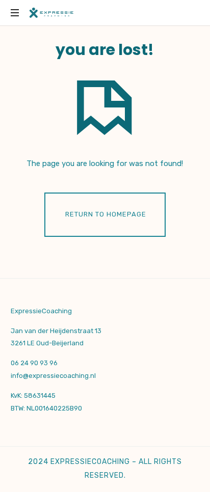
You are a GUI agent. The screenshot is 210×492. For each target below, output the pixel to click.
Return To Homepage (105, 214)
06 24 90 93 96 (34, 363)
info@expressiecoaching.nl (53, 375)
